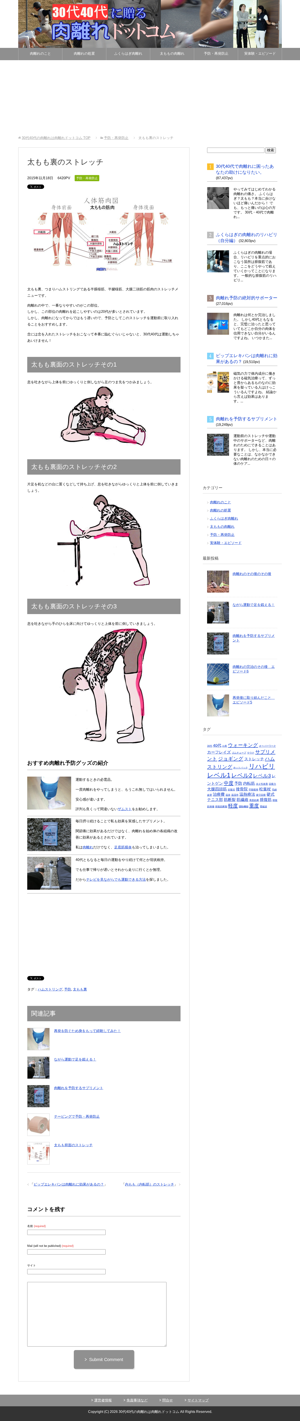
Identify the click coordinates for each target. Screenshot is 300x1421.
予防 (67, 989)
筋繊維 (242, 799)
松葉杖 (265, 789)
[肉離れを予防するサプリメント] (38, 1096)
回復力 (272, 784)
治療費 (219, 794)
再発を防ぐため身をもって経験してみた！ (87, 1031)
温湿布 (235, 795)
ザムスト (125, 809)
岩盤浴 (231, 789)
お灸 (224, 746)
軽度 (233, 805)
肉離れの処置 (84, 53)
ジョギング (230, 758)
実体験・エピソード (260, 53)
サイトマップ (198, 1400)
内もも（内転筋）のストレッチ (149, 1184)
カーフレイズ (219, 752)
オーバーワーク (267, 746)
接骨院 (242, 789)
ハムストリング (50, 989)
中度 (228, 783)
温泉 (228, 795)
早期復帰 (253, 789)
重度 (254, 805)
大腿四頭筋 (217, 789)
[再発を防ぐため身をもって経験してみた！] (38, 1039)
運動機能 (243, 806)
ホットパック (240, 767)
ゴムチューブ (239, 752)
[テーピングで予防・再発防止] (38, 1125)
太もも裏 (80, 989)
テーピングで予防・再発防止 (77, 1116)
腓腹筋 (266, 799)
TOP (56, 138)
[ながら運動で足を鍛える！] (38, 1068)
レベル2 (241, 775)
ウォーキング (243, 745)
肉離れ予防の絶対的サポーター (246, 297)
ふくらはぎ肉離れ (128, 53)
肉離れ (88, 847)
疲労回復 (261, 795)
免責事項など (137, 1400)
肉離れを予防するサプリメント (78, 1088)
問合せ (167, 1400)
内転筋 (249, 783)
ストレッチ (254, 759)
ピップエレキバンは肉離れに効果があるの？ (69, 1184)
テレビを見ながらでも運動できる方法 (116, 879)
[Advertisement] (150, 98)
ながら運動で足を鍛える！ (75, 1059)
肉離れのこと (40, 53)
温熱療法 (247, 794)
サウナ (250, 752)
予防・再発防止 (216, 53)
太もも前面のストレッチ (73, 1145)
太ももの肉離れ (172, 53)
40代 (217, 745)
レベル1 (218, 775)
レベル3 (262, 775)
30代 (209, 746)
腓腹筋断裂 (221, 806)
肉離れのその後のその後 (252, 574)
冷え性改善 (262, 784)
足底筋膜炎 (123, 847)
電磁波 (263, 806)
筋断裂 (230, 799)
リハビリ (262, 766)
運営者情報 (103, 1400)
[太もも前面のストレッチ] (38, 1153)
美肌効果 (254, 800)
